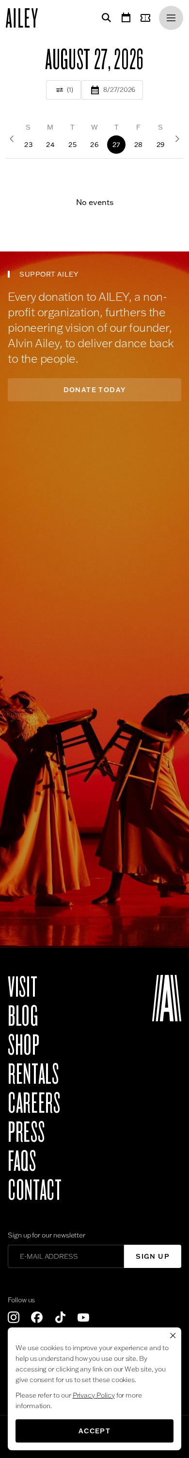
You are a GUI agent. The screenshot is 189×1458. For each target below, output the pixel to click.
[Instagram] (13, 1317)
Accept (94, 1431)
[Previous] (11, 138)
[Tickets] (147, 17)
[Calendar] (126, 17)
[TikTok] (60, 1317)
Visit (22, 987)
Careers (34, 1103)
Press (26, 1132)
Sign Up (153, 1256)
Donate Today (94, 389)
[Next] (177, 138)
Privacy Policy (94, 1395)
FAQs (22, 1161)
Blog (23, 1016)
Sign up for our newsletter (46, 1235)
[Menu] (171, 18)
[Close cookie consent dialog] (173, 1335)
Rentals (33, 1074)
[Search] (104, 17)
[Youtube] (83, 1317)
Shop (24, 1045)
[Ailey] (26, 17)
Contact (35, 1190)
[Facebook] (37, 1317)
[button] (28, 139)
